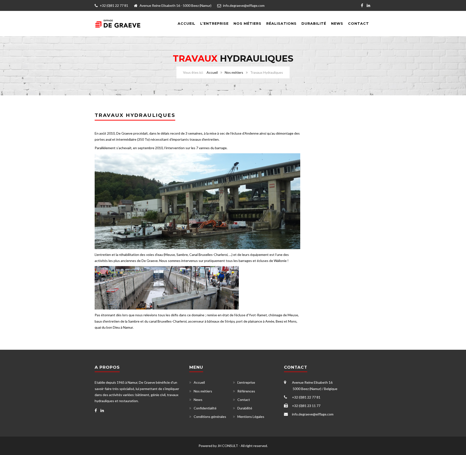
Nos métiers (234, 72)
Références (246, 391)
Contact (358, 23)
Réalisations (281, 23)
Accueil (186, 23)
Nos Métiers (247, 23)
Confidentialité (205, 408)
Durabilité (313, 23)
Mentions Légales (250, 416)
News (337, 23)
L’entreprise (214, 23)
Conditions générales (210, 416)
